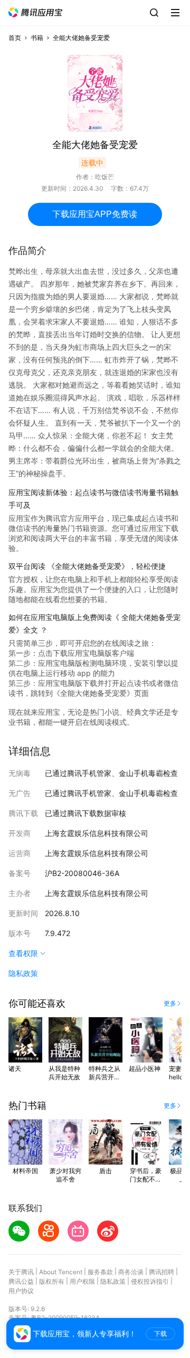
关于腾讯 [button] (21, 1272)
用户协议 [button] (21, 1291)
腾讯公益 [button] (21, 1281)
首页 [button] (14, 38)
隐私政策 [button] (23, 973)
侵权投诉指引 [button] (150, 1281)
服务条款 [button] (100, 1272)
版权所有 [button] (51, 1281)
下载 (160, 1333)
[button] (35, 12)
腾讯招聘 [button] (161, 1272)
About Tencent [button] (60, 1272)
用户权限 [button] (82, 1281)
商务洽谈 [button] (131, 1272)
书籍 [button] (37, 38)
